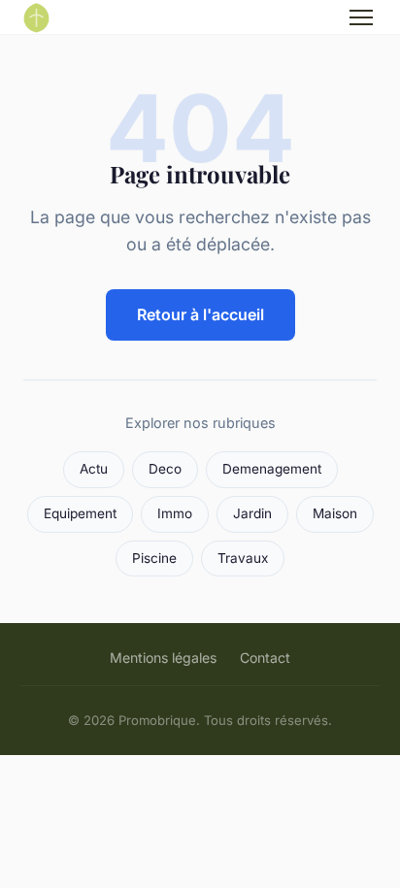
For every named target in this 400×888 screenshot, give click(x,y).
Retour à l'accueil (200, 314)
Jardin (252, 513)
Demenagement (271, 469)
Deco (165, 469)
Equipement (80, 513)
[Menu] (361, 17)
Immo (174, 513)
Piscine (154, 558)
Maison (335, 513)
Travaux (242, 558)
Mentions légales (163, 657)
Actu (94, 469)
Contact (265, 657)
